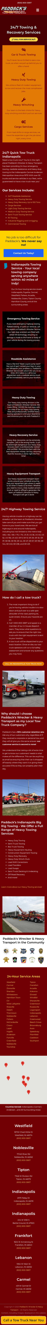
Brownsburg (35, 1025)
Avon (32, 1028)
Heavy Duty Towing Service (20, 199)
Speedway (34, 1031)
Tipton (33, 982)
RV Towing (12, 218)
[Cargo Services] (23, 122)
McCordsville (12, 1022)
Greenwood (35, 1019)
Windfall (33, 997)
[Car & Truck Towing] (23, 50)
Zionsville (11, 988)
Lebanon (34, 1016)
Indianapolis (35, 1013)
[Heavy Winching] (23, 100)
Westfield (11, 982)
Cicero (9, 1025)
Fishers (10, 1019)
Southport (34, 1041)
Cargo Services (23, 126)
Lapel (9, 1028)
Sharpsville (35, 1001)
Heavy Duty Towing (23, 79)
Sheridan (11, 991)
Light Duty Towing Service (19, 208)
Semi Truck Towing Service (20, 214)
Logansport (35, 1010)
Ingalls (10, 1031)
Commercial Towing (17, 224)
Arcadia (33, 988)
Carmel (10, 985)
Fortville (10, 1038)
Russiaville (34, 1007)
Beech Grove (35, 1022)
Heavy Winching (23, 104)
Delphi (10, 1010)
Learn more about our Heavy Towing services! (21, 887)
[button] (37, 10)
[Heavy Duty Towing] (23, 75)
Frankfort (34, 985)
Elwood (33, 994)
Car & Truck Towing (23, 54)
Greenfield (11, 1041)
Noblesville (11, 1016)
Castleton (34, 1038)
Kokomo (33, 991)
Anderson (11, 1034)
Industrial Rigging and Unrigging (23, 221)
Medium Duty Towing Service (21, 211)
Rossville (10, 1007)
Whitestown (12, 994)
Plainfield (34, 1034)
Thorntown (12, 1013)
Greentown (35, 1004)
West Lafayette (13, 1004)
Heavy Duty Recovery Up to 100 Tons (24, 202)
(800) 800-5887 (24, 3)
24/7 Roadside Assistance (19, 196)
